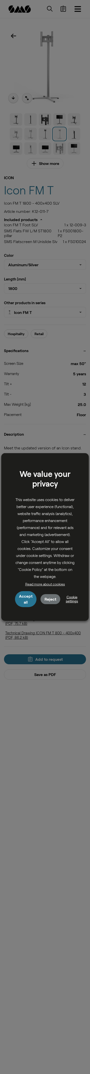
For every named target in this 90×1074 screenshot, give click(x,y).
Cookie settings (72, 599)
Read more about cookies (45, 584)
